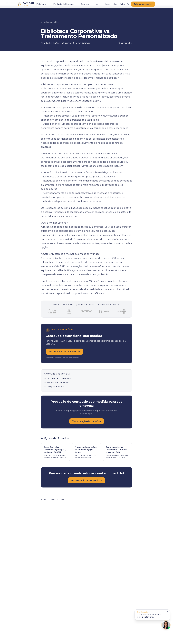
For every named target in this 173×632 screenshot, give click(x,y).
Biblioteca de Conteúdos (58, 382)
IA (97, 4)
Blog (115, 4)
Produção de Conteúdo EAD (59, 378)
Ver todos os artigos (54, 499)
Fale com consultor (143, 4)
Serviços (85, 4)
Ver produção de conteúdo (63, 351)
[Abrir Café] (166, 625)
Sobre (122, 4)
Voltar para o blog (51, 22)
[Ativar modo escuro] (128, 4)
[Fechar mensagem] (167, 611)
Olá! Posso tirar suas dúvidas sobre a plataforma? (149, 614)
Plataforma (41, 4)
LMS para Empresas (55, 386)
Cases (107, 4)
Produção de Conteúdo (63, 4)
